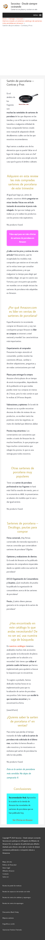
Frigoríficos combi (8, 924)
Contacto (5, 874)
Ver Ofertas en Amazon (22, 820)
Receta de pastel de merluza (11, 886)
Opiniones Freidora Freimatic (12, 930)
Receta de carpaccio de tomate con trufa (16, 891)
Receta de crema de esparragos (12, 903)
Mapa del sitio (7, 862)
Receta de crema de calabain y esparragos (16, 897)
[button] (35, 15)
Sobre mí (5, 877)
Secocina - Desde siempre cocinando (24, 5)
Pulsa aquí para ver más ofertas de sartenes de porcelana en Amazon (22, 238)
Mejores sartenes (8, 918)
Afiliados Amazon (8, 871)
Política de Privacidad (9, 865)
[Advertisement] (22, 51)
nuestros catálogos (17, 646)
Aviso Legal (6, 868)
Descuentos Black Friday (10, 912)
